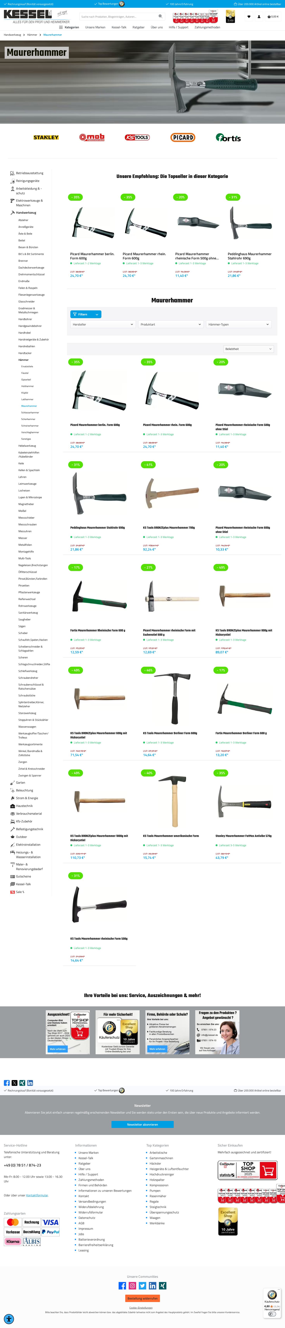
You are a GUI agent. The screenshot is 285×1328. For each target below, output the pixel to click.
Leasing (84, 1250)
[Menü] (278, 1290)
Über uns (84, 1169)
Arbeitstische (158, 1152)
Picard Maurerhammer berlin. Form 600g (92, 256)
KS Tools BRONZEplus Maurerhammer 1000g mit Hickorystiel (99, 838)
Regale (154, 1201)
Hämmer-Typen (219, 324)
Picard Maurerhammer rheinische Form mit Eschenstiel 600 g (169, 632)
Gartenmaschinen (161, 1158)
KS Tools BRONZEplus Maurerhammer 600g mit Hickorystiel (98, 735)
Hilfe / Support (88, 1174)
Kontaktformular (37, 1195)
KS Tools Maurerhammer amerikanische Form (171, 836)
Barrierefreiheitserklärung (96, 1245)
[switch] (272, 1314)
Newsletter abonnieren (142, 1124)
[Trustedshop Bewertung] (122, 4)
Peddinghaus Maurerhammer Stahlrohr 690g (250, 256)
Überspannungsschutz (164, 1212)
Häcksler (155, 1163)
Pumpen (155, 1190)
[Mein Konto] (259, 16)
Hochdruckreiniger (162, 1174)
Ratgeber (85, 1163)
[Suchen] (160, 16)
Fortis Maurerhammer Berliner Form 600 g (241, 733)
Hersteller (79, 324)
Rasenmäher (158, 1196)
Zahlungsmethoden (91, 1179)
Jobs (81, 1234)
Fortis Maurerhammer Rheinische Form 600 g (97, 630)
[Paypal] (50, 1232)
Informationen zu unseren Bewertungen (105, 1190)
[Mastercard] (13, 1222)
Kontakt (84, 1196)
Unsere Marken (89, 1152)
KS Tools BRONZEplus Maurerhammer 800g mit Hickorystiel (244, 632)
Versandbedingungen (92, 1201)
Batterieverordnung (92, 1239)
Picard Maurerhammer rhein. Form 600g (144, 256)
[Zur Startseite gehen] (38, 16)
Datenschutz (87, 1217)
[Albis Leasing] (32, 1241)
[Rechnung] (32, 1222)
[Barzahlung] (32, 1232)
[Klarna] (13, 1241)
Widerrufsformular (91, 1212)
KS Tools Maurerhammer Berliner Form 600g (170, 733)
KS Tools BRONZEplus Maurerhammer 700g (169, 527)
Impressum (86, 1228)
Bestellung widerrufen (143, 1298)
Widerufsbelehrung (91, 1207)
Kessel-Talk (86, 1158)
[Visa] (50, 1222)
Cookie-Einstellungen (141, 1308)
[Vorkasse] (13, 1232)
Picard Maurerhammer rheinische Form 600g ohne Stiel (243, 530)
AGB (81, 1223)
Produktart (148, 324)
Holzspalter (157, 1179)
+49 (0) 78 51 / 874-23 (22, 1165)
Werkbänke (157, 1223)
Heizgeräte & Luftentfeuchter (169, 1169)
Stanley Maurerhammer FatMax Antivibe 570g (244, 836)
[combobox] (117, 16)
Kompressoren (159, 1185)
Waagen (155, 1217)
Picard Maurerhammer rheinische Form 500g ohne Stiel (195, 256)
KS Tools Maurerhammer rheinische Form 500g (99, 938)
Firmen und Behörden (93, 1185)
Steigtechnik (158, 1207)
